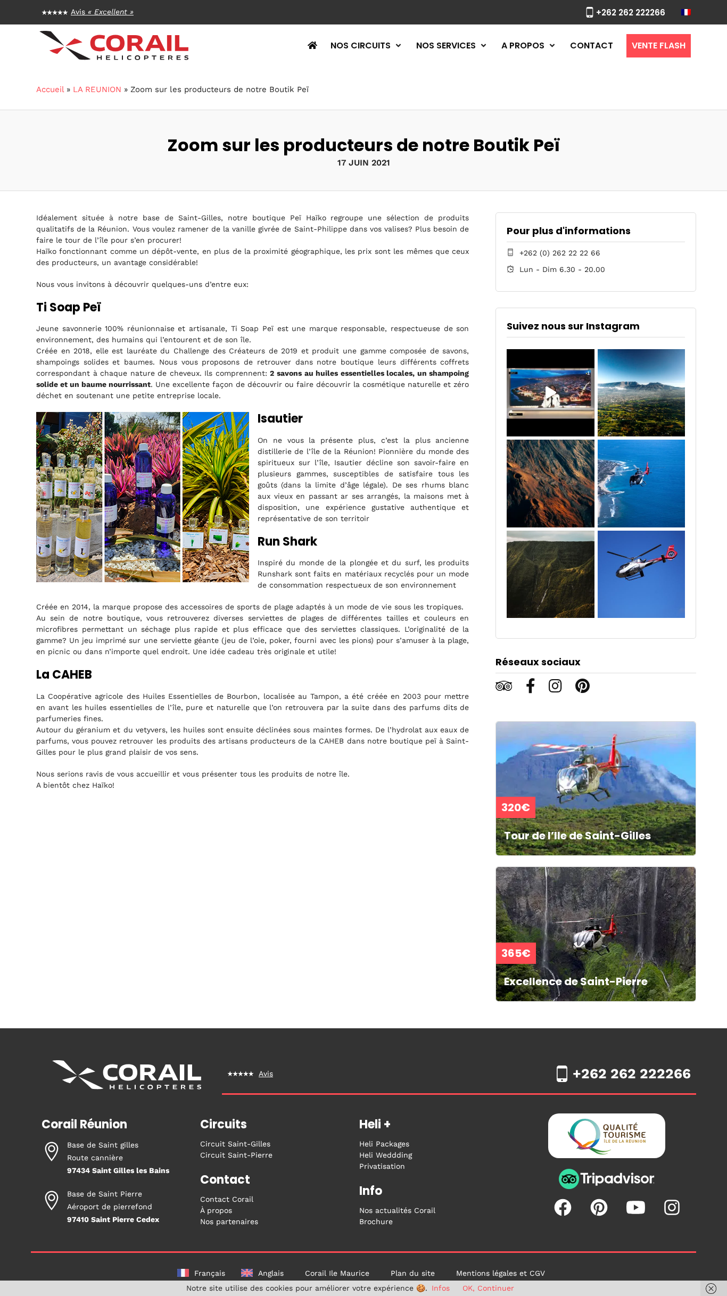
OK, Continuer (488, 1288)
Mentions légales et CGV (500, 1273)
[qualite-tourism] (606, 1138)
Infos (441, 1288)
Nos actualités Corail (397, 1210)
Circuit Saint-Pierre (236, 1155)
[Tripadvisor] (607, 1187)
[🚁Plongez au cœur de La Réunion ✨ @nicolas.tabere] (550, 574)
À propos (216, 1210)
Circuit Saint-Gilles (235, 1144)
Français (209, 1273)
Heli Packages (384, 1144)
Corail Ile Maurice (337, 1273)
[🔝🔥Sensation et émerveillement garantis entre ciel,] (641, 392)
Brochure (376, 1221)
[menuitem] (686, 12)
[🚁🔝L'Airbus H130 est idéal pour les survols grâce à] (641, 574)
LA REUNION (97, 89)
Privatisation (382, 1166)
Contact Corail (226, 1199)
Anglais (271, 1273)
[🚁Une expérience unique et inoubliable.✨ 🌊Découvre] (641, 483)
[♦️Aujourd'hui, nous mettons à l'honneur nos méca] (550, 392)
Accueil (50, 89)
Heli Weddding (385, 1155)
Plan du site (413, 1273)
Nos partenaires (229, 1221)
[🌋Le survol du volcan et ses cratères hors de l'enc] (550, 483)
